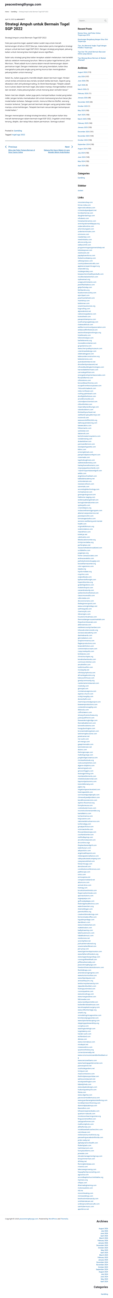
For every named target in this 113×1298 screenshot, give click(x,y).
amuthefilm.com (84, 664)
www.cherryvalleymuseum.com (90, 348)
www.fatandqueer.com (86, 978)
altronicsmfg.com (84, 242)
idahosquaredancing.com (87, 423)
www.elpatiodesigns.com (87, 1087)
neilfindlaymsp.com (85, 837)
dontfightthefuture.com (87, 396)
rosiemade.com (84, 457)
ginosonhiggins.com (85, 771)
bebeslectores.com (85, 359)
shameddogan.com (85, 909)
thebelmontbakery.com (87, 258)
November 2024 (83, 136)
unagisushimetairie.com (87, 282)
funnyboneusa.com (85, 805)
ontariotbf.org (83, 269)
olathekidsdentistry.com (87, 463)
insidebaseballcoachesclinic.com (90, 1129)
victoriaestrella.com (85, 829)
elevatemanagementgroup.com (90, 1156)
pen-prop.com (83, 949)
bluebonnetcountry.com (87, 292)
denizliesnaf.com (84, 866)
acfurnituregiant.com (86, 229)
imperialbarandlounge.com (88, 407)
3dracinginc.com (84, 614)
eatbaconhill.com (84, 245)
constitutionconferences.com (89, 869)
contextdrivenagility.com (87, 707)
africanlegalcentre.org (86, 675)
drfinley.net (82, 1161)
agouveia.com (83, 1174)
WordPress (53, 1219)
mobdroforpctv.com (85, 587)
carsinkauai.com (84, 1132)
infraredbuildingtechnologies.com (91, 367)
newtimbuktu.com (85, 239)
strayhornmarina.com (86, 640)
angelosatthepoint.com (87, 853)
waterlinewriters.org (86, 906)
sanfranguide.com (85, 609)
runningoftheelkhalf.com (87, 959)
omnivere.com (83, 234)
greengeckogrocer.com (87, 494)
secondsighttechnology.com (88, 489)
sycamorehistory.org (86, 1050)
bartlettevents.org (85, 340)
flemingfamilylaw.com (86, 1164)
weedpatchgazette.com (87, 447)
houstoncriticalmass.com (87, 617)
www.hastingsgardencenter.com (90, 1063)
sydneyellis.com (84, 505)
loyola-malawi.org (85, 571)
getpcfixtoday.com (85, 287)
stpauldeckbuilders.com (87, 986)
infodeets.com (83, 218)
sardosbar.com (83, 431)
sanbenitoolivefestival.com (88, 593)
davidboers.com (84, 922)
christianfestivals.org (86, 760)
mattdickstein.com (85, 927)
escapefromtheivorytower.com (89, 385)
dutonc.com (82, 749)
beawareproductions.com (87, 704)
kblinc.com (82, 449)
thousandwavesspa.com (87, 832)
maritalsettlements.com (87, 776)
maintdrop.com (84, 300)
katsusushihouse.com (86, 678)
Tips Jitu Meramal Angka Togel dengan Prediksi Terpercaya (92, 47)
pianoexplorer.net (84, 1065)
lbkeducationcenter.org (87, 540)
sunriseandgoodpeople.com (88, 795)
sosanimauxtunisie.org (86, 306)
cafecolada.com (84, 598)
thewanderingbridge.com (87, 720)
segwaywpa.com (84, 898)
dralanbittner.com (84, 441)
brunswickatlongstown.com (88, 731)
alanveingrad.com (85, 768)
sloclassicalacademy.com (87, 633)
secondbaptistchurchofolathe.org (90, 1177)
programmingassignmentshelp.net (91, 247)
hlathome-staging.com (86, 497)
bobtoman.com (83, 303)
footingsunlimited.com (86, 989)
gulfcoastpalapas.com (86, 901)
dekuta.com (82, 1039)
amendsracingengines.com (88, 973)
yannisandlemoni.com (86, 444)
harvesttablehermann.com (88, 369)
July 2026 (81, 77)
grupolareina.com (84, 346)
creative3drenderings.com (88, 914)
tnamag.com (82, 888)
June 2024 (81, 157)
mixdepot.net (83, 1044)
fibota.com (82, 1092)
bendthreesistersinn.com (87, 800)
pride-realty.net (84, 1140)
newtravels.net (83, 253)
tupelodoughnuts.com (86, 460)
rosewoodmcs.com (85, 1047)
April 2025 (81, 115)
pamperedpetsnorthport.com (89, 454)
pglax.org (81, 787)
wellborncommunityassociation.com (92, 327)
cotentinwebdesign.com (87, 351)
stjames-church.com (85, 694)
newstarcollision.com (86, 484)
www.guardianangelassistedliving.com (92, 1100)
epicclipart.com (83, 295)
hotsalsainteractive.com (87, 221)
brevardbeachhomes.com (88, 383)
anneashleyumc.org (85, 980)
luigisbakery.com (84, 1031)
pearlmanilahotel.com (86, 298)
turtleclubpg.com (84, 824)
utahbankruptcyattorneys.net (89, 415)
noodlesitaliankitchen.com (88, 277)
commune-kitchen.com (87, 662)
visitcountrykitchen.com (87, 763)
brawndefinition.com (86, 646)
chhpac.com (82, 1182)
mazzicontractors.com (86, 1074)
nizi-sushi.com (83, 739)
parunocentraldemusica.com (89, 1097)
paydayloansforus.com (86, 255)
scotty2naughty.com (85, 696)
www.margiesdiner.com (87, 996)
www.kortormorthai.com (87, 975)
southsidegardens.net (86, 1068)
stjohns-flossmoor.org (86, 803)
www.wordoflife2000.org (87, 420)
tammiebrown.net (85, 747)
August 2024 (82, 149)
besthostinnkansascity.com (88, 1198)
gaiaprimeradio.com (85, 744)
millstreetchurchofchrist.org (88, 1135)
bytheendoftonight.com (87, 579)
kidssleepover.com (85, 250)
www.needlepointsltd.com (88, 1002)
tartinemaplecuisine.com (87, 733)
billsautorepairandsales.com (88, 1111)
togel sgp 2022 (18, 135)
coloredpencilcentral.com (87, 401)
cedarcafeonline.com (86, 226)
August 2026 (82, 72)
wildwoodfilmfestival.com (88, 330)
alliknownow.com (84, 625)
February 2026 (83, 93)
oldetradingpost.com (86, 354)
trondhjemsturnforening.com (89, 1103)
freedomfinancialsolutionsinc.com (91, 967)
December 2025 (83, 102)
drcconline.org (83, 842)
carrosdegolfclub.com (86, 372)
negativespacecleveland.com (89, 789)
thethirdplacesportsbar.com (88, 1076)
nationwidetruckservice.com (89, 821)
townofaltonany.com (85, 784)
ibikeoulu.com (83, 710)
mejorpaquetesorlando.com (88, 468)
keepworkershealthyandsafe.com (91, 274)
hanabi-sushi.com (84, 1034)
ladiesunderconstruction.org (89, 356)
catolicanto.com (84, 537)
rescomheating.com (85, 1193)
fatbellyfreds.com (84, 1084)
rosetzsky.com (83, 686)
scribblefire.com (84, 550)
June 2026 (81, 81)
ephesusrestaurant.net (86, 1079)
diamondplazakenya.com (87, 1105)
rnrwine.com (83, 1166)
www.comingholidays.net (87, 606)
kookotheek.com (84, 316)
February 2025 (83, 123)
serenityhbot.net (84, 941)
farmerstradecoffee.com (87, 917)
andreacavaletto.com (86, 558)
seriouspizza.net (84, 877)
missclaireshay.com (85, 202)
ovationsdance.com (85, 529)
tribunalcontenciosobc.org (88, 630)
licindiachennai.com (85, 213)
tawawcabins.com (84, 425)
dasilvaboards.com (85, 635)
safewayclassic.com (85, 261)
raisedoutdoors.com (85, 409)
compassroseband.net (86, 880)
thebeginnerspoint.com (87, 603)
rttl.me (80, 1190)
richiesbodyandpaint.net (87, 210)
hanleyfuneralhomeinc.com (88, 465)
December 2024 (83, 132)
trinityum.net (83, 1071)
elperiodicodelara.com (86, 207)
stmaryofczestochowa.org (88, 715)
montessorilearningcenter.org (89, 1116)
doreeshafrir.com (84, 699)
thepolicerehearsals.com (87, 622)
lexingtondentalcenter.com (88, 502)
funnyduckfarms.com (86, 1151)
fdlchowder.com (84, 999)
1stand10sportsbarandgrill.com (90, 470)
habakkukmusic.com (85, 935)
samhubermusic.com (86, 1206)
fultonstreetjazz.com (85, 338)
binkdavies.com (84, 654)
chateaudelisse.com (85, 324)
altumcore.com (83, 882)
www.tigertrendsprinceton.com (90, 951)
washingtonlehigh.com (86, 1028)
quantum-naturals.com (86, 1113)
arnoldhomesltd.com (86, 399)
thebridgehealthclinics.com (88, 903)
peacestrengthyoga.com (87, 965)
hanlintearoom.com (85, 1148)
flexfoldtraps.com (84, 970)
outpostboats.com (85, 577)
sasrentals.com (83, 486)
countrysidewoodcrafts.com (88, 263)
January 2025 (83, 127)
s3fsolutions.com (84, 380)
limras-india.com (84, 205)
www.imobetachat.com (86, 925)
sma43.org (82, 1012)
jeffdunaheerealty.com (86, 962)
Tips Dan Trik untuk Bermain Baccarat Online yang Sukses (91, 53)
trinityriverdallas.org (85, 542)
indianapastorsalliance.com (88, 856)
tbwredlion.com (84, 1108)
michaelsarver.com (85, 492)
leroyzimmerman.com (86, 1159)
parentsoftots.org (84, 911)
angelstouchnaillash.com (87, 476)
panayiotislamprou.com (87, 319)
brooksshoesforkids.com (87, 890)
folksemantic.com (84, 428)
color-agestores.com (86, 566)
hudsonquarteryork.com (87, 1089)
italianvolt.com (83, 433)
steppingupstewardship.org (88, 1023)
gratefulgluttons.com (86, 585)
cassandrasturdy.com (86, 590)
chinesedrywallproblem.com (89, 797)
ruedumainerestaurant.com (88, 683)
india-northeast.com (85, 391)
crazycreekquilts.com (86, 651)
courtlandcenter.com (86, 834)
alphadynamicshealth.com (88, 1143)
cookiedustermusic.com (87, 808)
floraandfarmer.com (85, 378)
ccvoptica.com (83, 1026)
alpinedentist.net (84, 311)
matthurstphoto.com (86, 1124)
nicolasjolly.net (83, 670)
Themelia (64, 1219)
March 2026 (82, 89)
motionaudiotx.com (85, 1188)
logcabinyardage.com (86, 919)
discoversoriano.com (86, 601)
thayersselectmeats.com (87, 893)
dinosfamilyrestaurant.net (88, 364)
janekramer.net (83, 736)
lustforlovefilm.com (85, 667)
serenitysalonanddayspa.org (89, 223)
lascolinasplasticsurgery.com (89, 1007)
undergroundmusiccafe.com (89, 1204)
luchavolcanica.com (85, 816)
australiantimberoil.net (86, 362)
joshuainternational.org (87, 943)
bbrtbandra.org (83, 290)
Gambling (18, 131)
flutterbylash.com (84, 1145)
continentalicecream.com (87, 648)
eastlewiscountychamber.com (89, 627)
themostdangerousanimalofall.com (91, 619)
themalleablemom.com (87, 723)
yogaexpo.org (83, 553)
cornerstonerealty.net (86, 1052)
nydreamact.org (84, 279)
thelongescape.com (85, 752)
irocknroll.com (83, 417)
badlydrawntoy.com (85, 930)
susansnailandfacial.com (87, 946)
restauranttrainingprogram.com (90, 510)
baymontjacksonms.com (87, 781)
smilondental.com (85, 481)
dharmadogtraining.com (87, 1185)
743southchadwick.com (87, 388)
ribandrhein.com (84, 532)
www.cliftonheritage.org (87, 1010)
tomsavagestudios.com (87, 518)
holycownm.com (84, 818)
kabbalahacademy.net (86, 478)
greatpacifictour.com (85, 826)
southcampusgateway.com (88, 322)
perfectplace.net (84, 545)
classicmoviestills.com (86, 595)
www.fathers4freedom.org (88, 954)
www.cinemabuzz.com (86, 1042)
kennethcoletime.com (86, 725)
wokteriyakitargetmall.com (88, 500)
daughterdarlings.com (86, 215)
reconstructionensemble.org (89, 810)
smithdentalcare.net (85, 1201)
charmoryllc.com (84, 611)
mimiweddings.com (85, 1196)
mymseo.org (83, 1180)
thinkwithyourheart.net (87, 412)
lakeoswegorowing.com (87, 1169)
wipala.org (82, 569)
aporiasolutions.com (85, 895)
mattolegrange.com (85, 755)
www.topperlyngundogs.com (89, 957)
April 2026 (81, 85)
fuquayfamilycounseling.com (89, 1172)
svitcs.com (82, 874)
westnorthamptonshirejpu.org (89, 332)
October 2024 (83, 140)
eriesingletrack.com (85, 452)
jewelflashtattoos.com (86, 284)
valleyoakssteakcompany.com (89, 858)
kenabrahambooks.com (87, 659)
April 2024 (81, 166)
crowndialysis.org (84, 508)
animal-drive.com (84, 885)
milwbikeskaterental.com (87, 779)
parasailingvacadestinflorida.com (90, 1137)
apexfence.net (83, 1209)
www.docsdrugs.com (86, 994)
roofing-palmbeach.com (87, 393)
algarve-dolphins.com (86, 765)
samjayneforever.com (86, 1121)
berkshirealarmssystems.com (89, 436)
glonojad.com (83, 688)
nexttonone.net (84, 938)
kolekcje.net (82, 534)
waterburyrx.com (84, 848)
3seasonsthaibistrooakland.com (90, 548)
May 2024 (81, 161)
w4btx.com (82, 473)
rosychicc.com (83, 574)
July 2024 (81, 153)
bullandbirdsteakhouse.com (88, 1004)
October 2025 (83, 106)
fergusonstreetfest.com (87, 1119)
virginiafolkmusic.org (86, 526)
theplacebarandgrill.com (87, 845)
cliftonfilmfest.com (85, 404)
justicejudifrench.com (86, 718)
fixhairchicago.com (85, 864)
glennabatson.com (85, 638)
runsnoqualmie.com (85, 991)
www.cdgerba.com (85, 1095)
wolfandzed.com (84, 1036)
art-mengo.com (84, 741)
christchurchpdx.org (85, 656)
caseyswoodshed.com (86, 861)
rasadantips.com (84, 237)
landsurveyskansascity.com (88, 983)
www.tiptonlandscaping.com (89, 1020)
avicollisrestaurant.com (87, 840)
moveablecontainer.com (87, 343)
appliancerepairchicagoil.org (89, 266)
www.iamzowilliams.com (87, 1060)
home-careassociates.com (88, 555)
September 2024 (84, 144)
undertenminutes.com (86, 231)
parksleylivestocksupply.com (89, 561)
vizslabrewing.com (85, 439)
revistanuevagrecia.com (87, 691)
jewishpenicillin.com (85, 516)
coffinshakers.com (85, 712)
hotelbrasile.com (84, 335)
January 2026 (83, 98)
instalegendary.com (85, 271)
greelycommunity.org (86, 680)
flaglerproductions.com (87, 643)
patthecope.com (84, 872)
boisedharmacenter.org (87, 563)
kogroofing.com (84, 308)
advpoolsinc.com (84, 850)
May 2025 (81, 110)
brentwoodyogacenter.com (88, 1018)
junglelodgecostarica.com (88, 757)
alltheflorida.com (84, 1127)
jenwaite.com (83, 1153)
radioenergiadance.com (87, 314)
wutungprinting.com (85, 773)
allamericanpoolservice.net (88, 513)
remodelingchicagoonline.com (89, 1015)
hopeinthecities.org (85, 582)
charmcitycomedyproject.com (89, 702)
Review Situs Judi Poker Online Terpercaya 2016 (89, 34)
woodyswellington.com (87, 1081)
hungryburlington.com (86, 728)
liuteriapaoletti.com (85, 792)
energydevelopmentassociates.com (91, 375)
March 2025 (82, 119)
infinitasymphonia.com (86, 672)
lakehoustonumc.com (86, 933)
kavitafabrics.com (84, 813)
